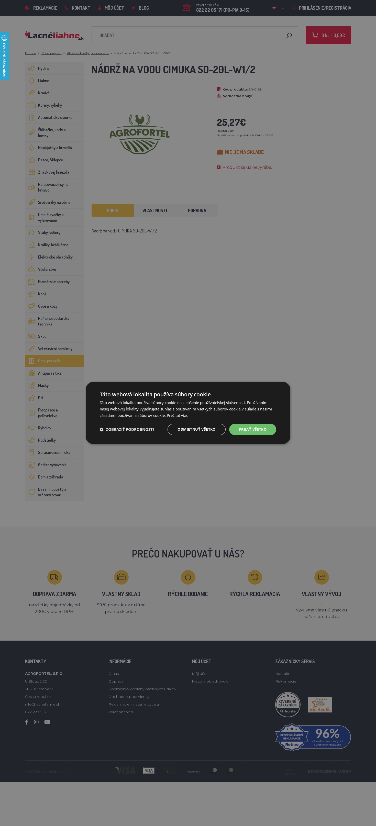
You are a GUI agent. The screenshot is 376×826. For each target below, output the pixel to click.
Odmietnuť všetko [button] (196, 429)
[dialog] (188, 413)
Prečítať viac (177, 415)
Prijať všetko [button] (253, 429)
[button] (127, 429)
